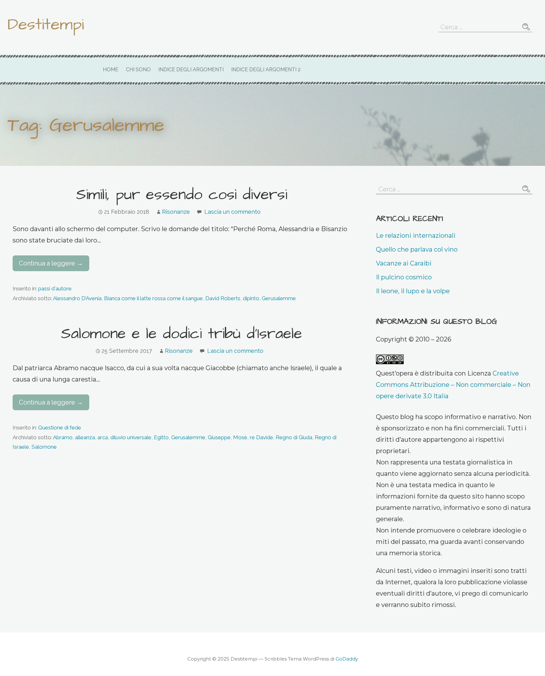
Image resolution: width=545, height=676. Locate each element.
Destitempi (46, 24)
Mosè (240, 437)
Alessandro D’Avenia (77, 298)
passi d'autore (55, 288)
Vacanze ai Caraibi (403, 263)
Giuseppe (219, 437)
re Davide (261, 437)
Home (110, 70)
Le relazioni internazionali (415, 235)
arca (102, 437)
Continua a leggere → (51, 263)
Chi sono (138, 70)
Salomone (44, 447)
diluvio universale (130, 437)
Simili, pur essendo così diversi (181, 194)
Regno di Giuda (294, 437)
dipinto (251, 298)
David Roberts (222, 298)
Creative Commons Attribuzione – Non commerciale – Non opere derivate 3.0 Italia (453, 385)
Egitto (161, 437)
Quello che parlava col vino (417, 249)
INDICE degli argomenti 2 (266, 70)
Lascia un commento (232, 211)
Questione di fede (59, 427)
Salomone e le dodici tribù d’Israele (181, 333)
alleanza (85, 437)
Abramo (63, 437)
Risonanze (176, 211)
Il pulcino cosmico (404, 277)
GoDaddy (347, 659)
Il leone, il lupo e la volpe (413, 291)
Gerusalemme (279, 298)
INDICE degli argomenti (191, 70)
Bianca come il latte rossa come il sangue (153, 298)
